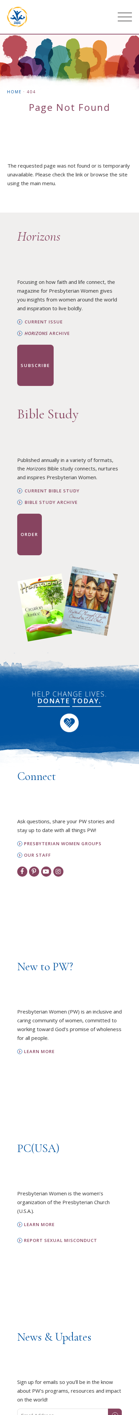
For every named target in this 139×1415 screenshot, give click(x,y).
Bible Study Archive (51, 502)
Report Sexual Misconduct (60, 1240)
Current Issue (44, 322)
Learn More (39, 1051)
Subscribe (35, 365)
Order (29, 534)
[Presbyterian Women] (17, 17)
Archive (47, 333)
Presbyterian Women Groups (63, 843)
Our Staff (37, 855)
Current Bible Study (52, 491)
